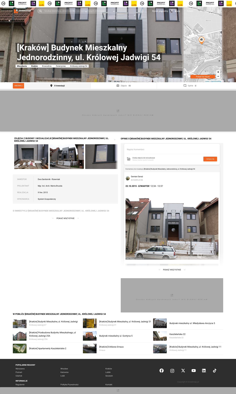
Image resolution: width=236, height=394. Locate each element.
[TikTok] (215, 371)
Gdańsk (19, 376)
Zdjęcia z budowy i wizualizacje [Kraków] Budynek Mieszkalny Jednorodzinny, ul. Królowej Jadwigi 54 (61, 139)
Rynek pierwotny (160, 11)
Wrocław (64, 369)
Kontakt (108, 384)
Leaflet (207, 81)
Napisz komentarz (135, 149)
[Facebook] (162, 371)
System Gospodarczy (47, 199)
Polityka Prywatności (69, 384)
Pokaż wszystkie (65, 218)
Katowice (64, 372)
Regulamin (20, 384)
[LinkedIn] (204, 371)
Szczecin (109, 376)
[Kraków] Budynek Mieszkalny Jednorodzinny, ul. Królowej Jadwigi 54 (169, 169)
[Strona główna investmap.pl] (22, 11)
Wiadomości (206, 11)
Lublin (108, 372)
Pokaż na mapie (203, 77)
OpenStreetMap (216, 81)
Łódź (63, 376)
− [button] (218, 76)
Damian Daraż (137, 176)
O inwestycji (59, 86)
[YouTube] (194, 371)
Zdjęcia (124, 86)
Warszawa (20, 369)
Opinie (190, 86)
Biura (177, 11)
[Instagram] (172, 371)
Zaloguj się (210, 159)
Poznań (19, 372)
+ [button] (218, 72)
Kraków (34, 66)
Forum (190, 11)
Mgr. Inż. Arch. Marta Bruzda (50, 186)
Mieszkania (22, 66)
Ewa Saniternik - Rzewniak (49, 179)
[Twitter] (183, 371)
